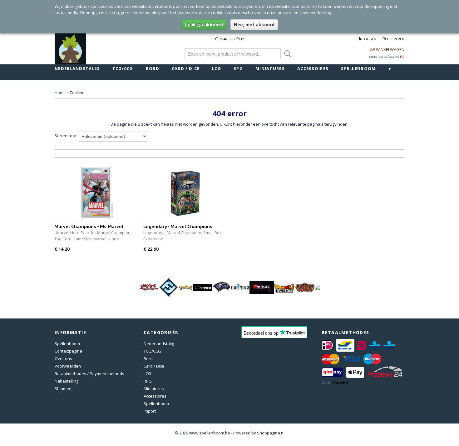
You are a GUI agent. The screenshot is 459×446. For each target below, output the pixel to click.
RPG (238, 68)
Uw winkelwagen (386, 49)
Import (150, 411)
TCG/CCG (122, 68)
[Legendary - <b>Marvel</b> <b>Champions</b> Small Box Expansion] (185, 192)
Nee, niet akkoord (254, 25)
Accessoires (312, 68)
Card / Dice (186, 68)
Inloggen (367, 39)
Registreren (393, 39)
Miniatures (270, 68)
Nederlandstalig (77, 68)
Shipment (64, 388)
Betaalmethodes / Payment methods (89, 373)
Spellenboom (358, 68)
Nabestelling (66, 381)
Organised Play (229, 39)
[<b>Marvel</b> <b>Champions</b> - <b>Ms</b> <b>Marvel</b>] (96, 192)
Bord (152, 68)
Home (60, 92)
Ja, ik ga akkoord (204, 25)
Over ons (63, 358)
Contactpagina (68, 351)
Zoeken (286, 53)
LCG (216, 68)
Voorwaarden (68, 366)
